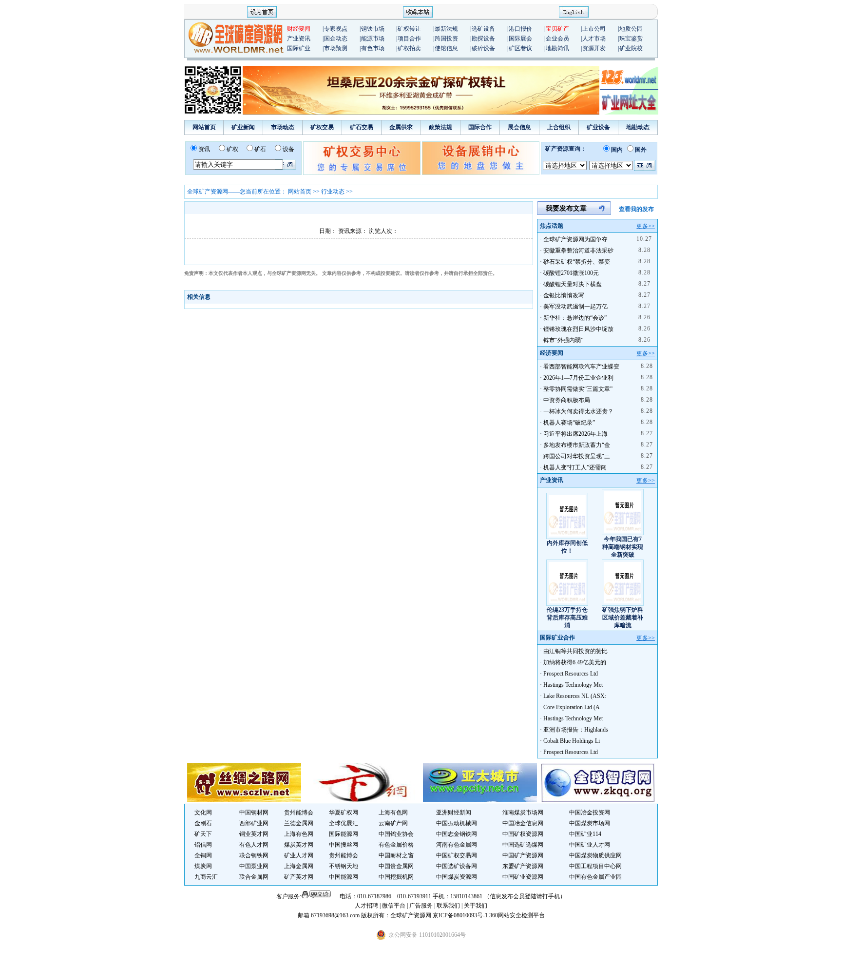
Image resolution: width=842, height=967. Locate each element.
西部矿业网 (253, 823)
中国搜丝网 (343, 844)
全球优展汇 (343, 823)
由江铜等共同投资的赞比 (575, 651)
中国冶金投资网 (589, 812)
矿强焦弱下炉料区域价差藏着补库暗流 (622, 617)
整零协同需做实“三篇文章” (577, 389)
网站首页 (204, 127)
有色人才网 (253, 844)
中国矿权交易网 (456, 855)
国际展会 (520, 38)
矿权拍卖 (409, 48)
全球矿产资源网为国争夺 (575, 239)
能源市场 (372, 38)
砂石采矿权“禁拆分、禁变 (576, 261)
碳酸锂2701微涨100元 (571, 273)
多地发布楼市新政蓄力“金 (576, 445)
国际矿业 (298, 48)
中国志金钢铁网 (456, 834)
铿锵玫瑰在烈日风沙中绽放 (578, 329)
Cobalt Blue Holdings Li (571, 740)
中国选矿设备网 (456, 866)
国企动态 (335, 38)
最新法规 (446, 28)
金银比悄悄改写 (563, 295)
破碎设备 (483, 48)
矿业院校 (631, 48)
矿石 (260, 149)
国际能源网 (343, 834)
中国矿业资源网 (522, 876)
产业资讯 (298, 38)
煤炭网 (203, 866)
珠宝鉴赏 (631, 38)
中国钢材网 (253, 812)
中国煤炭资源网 (456, 876)
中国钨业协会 (396, 834)
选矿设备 (483, 28)
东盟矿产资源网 (522, 866)
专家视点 (335, 28)
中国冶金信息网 (522, 823)
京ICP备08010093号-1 (461, 915)
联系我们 (448, 905)
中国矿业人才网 (589, 844)
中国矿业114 (585, 834)
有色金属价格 (396, 844)
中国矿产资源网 (522, 855)
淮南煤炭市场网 (522, 812)
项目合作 (409, 38)
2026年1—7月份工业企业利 (578, 377)
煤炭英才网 (298, 844)
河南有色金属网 (456, 844)
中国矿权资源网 (522, 834)
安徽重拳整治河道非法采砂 (578, 250)
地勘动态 (638, 127)
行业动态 (332, 191)
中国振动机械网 (456, 823)
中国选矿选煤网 (522, 844)
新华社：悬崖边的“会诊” (575, 317)
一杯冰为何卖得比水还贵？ (578, 411)
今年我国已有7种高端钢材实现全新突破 (622, 547)
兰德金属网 (298, 823)
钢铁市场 (372, 28)
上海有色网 (393, 812)
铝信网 (203, 844)
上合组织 (559, 127)
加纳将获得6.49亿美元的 (574, 662)
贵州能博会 (298, 812)
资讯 (204, 149)
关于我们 (475, 905)
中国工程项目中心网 (595, 866)
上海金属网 (298, 866)
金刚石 (203, 823)
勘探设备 (483, 38)
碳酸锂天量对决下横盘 (572, 284)
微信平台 (393, 905)
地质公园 (631, 28)
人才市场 (594, 38)
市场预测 (335, 48)
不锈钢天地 (343, 866)
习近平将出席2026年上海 (575, 433)
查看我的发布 (636, 209)
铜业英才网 (253, 834)
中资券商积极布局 (566, 400)
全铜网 (203, 855)
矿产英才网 (298, 876)
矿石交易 (361, 127)
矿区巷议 (520, 48)
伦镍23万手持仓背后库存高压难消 (567, 617)
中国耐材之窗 (396, 855)
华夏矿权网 (343, 812)
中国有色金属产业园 (595, 876)
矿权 (232, 149)
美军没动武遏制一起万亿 (575, 306)
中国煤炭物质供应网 (595, 855)
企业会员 (557, 38)
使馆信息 (446, 48)
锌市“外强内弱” (563, 340)
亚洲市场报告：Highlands (575, 729)
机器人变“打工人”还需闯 (575, 467)
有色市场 (372, 48)
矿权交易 (322, 127)
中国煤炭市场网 (589, 823)
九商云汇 (206, 876)
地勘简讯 (557, 48)
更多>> (645, 226)
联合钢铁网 (253, 855)
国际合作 (480, 127)
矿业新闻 (243, 127)
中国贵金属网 (396, 866)
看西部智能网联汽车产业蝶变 (581, 366)
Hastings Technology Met (573, 684)
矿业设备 (598, 127)
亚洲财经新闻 (453, 812)
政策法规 (440, 127)
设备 (288, 149)
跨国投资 (446, 38)
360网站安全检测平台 (517, 915)
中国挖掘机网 (396, 876)
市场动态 (282, 127)
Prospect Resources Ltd (570, 673)
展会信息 (519, 127)
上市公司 (594, 28)
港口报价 (520, 28)
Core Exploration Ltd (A (571, 707)
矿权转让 (409, 28)
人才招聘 (366, 905)
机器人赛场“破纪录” (569, 422)
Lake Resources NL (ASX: (574, 696)
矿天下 (203, 834)
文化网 (203, 812)
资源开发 (594, 48)
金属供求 (401, 127)
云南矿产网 (393, 823)
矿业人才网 (298, 855)
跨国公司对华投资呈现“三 (576, 456)
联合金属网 (253, 876)
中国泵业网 (253, 866)
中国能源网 (343, 876)
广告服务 (421, 905)
